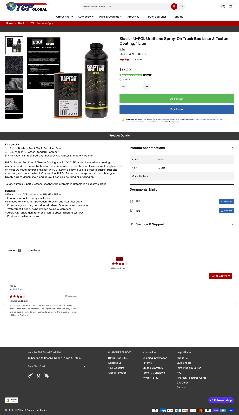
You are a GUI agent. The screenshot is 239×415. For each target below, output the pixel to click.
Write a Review (221, 276)
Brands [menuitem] (179, 16)
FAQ (179, 372)
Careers (181, 387)
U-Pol (122, 49)
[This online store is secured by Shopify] (11, 400)
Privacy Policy (150, 377)
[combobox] (125, 6)
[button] (174, 6)
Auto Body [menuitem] (84, 16)
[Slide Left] (32, 78)
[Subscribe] (82, 366)
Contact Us (114, 362)
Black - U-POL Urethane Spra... (36, 23)
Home (9, 23)
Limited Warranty (152, 368)
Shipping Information (154, 358)
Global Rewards (117, 372)
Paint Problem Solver (189, 368)
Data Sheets (184, 362)
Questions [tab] (34, 250)
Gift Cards (183, 382)
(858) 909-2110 (118, 358)
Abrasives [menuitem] (133, 16)
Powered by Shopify (37, 410)
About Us (182, 358)
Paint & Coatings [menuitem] (109, 16)
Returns (147, 362)
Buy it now (176, 109)
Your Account (116, 368)
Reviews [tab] (13, 250)
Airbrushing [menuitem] (63, 16)
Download (228, 201)
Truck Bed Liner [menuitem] (157, 16)
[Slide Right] (102, 78)
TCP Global (20, 410)
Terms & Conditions (154, 372)
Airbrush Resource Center (192, 377)
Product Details (119, 135)
